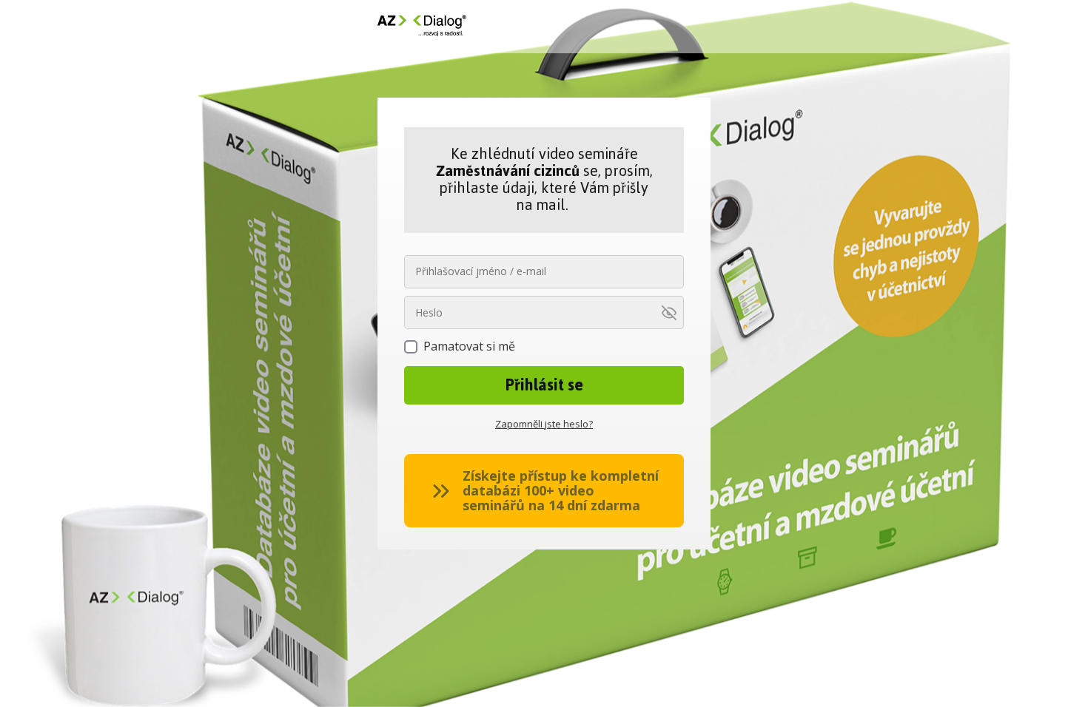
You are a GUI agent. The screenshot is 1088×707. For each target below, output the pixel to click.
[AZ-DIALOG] (421, 26)
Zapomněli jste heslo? (544, 423)
